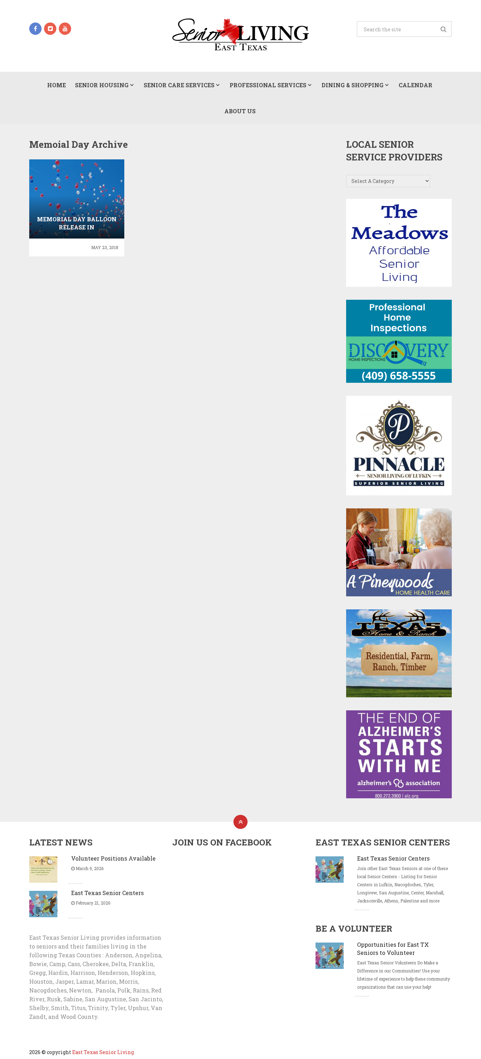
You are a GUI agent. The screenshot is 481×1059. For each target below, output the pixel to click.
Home (56, 85)
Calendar (415, 85)
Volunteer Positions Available (113, 858)
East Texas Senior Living (103, 1052)
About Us (240, 111)
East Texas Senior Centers (107, 892)
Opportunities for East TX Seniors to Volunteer (393, 948)
